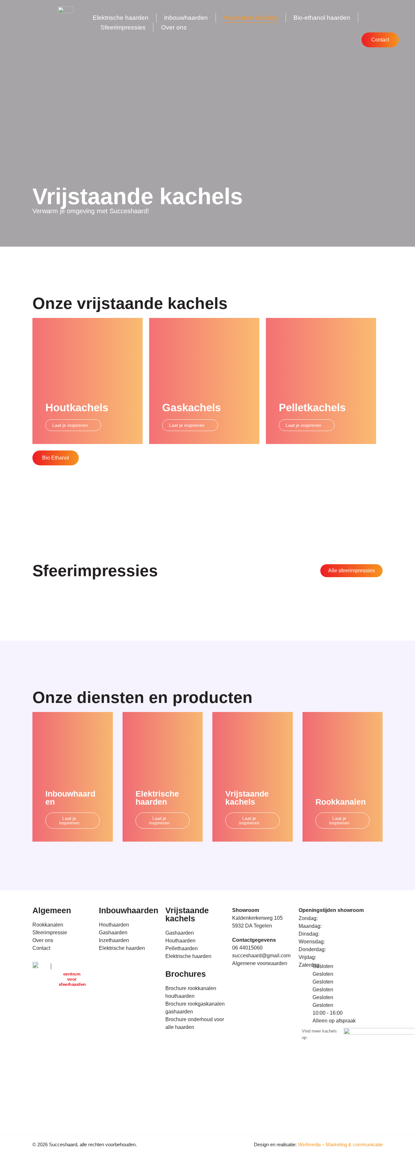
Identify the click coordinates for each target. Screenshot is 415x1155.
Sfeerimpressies (123, 27)
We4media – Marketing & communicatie (340, 1144)
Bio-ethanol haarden (321, 17)
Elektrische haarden (120, 17)
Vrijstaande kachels (250, 17)
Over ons (174, 27)
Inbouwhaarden (186, 17)
